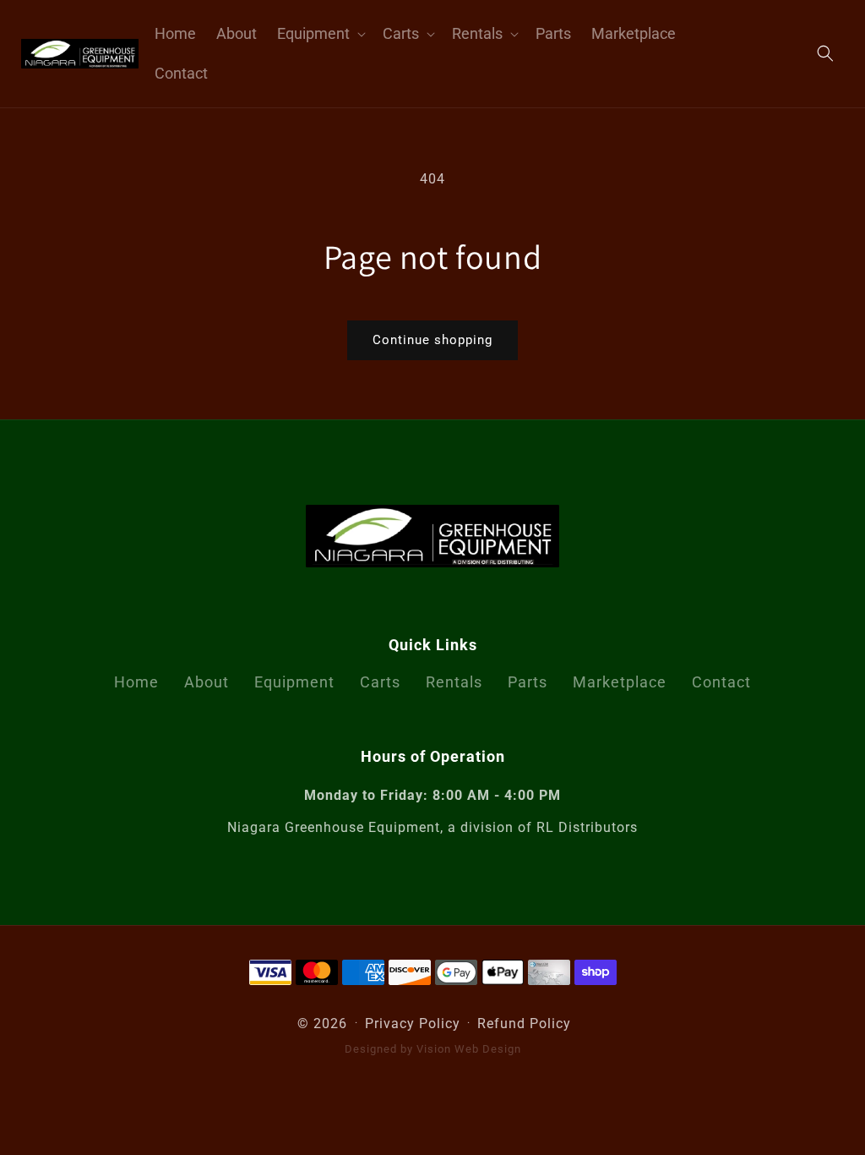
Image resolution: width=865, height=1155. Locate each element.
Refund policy (524, 1023)
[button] (320, 33)
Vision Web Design (468, 1049)
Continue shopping (432, 340)
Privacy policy (412, 1023)
